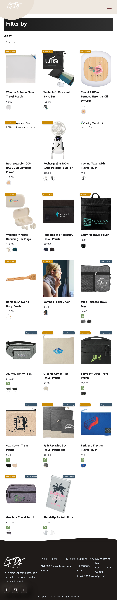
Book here (65, 566)
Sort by (8, 35)
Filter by (16, 23)
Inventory (21, 91)
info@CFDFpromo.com (90, 576)
